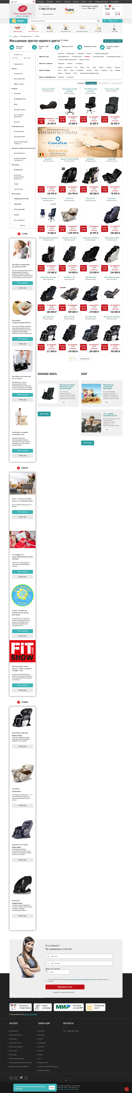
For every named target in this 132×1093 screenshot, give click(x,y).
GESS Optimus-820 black (20, 733)
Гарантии (67, 2)
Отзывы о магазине (101, 2)
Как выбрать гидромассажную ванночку (21, 321)
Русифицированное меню (21, 199)
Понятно (51, 1087)
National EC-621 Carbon (20, 845)
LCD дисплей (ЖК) (19, 209)
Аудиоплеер (17, 204)
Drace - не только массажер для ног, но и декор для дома (22, 500)
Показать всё (85, 359)
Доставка (50, 2)
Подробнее (18, 1089)
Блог (90, 2)
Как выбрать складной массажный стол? (20, 433)
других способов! (30, 1014)
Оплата (58, 2)
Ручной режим (18, 170)
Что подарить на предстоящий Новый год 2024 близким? (22, 557)
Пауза (15, 104)
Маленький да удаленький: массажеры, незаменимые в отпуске (109, 388)
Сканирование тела (20, 99)
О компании (115, 2)
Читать (63, 402)
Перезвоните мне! (65, 987)
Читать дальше (22, 283)
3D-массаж (17, 93)
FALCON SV (15, 789)
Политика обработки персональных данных (66, 1089)
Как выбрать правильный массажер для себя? (20, 266)
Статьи (84, 2)
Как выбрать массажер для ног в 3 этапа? (21, 377)
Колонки (16, 215)
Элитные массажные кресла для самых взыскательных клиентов (67, 387)
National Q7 (16, 901)
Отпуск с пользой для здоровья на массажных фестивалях (20, 612)
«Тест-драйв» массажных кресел (110, 415)
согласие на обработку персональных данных (83, 979)
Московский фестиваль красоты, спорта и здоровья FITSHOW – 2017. (22, 668)
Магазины (40, 2)
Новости (76, 2)
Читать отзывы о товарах (112, 41)
